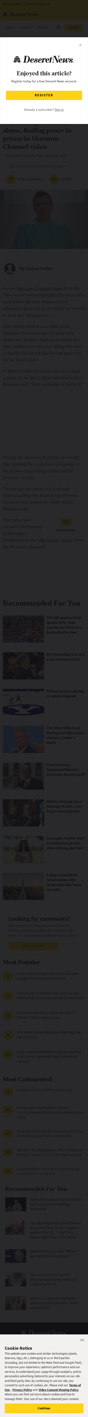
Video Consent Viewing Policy (59, 1390)
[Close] (82, 1341)
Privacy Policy (22, 1390)
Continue (44, 1408)
